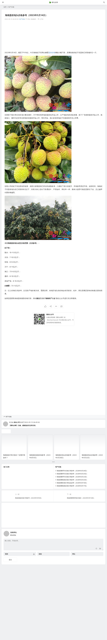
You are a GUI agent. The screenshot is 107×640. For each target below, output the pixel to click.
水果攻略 (7, 480)
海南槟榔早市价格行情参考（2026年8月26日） (72, 471)
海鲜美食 (7, 486)
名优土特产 (16, 486)
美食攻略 (42, 474)
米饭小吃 (23, 477)
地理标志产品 (33, 477)
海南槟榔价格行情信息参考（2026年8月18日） (72, 483)
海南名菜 (15, 480)
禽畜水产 (26, 486)
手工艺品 (42, 480)
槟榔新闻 (40, 471)
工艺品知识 (24, 474)
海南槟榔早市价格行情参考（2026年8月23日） (72, 477)
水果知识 (7, 483)
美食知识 (7, 477)
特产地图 (24, 471)
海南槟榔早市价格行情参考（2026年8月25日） (72, 474)
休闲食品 (7, 471)
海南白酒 (44, 483)
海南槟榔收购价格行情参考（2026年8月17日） (72, 486)
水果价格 (7, 474)
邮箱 (40, 554)
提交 (10, 560)
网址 (73, 554)
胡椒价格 (33, 474)
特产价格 (11, 7)
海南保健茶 (33, 480)
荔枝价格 (36, 483)
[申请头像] (101, 533)
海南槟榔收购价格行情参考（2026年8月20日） (72, 480)
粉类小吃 (15, 474)
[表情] (96, 548)
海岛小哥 (17, 422)
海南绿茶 (43, 477)
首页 (5, 7)
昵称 (6, 554)
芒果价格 (24, 480)
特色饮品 (32, 471)
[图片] (100, 548)
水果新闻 (27, 483)
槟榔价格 (17, 483)
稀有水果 (15, 477)
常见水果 (15, 471)
